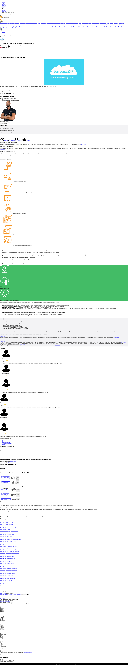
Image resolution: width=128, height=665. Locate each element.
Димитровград (116, 23)
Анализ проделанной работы (7, 443)
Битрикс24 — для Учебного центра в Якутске (8, 541)
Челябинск (104, 26)
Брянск (64, 23)
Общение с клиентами (6, 442)
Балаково (32, 23)
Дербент (108, 23)
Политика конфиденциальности (5, 601)
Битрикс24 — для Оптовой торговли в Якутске (8, 568)
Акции (3, 3)
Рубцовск (104, 25)
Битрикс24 (4, 11)
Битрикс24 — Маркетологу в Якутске (6, 529)
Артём (18, 23)
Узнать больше (83, 144)
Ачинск (29, 23)
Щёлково (119, 26)
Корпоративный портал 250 (5, 479)
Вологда (98, 23)
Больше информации (72, 664)
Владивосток (74, 23)
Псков (82, 25)
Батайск (42, 23)
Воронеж (101, 23)
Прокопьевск (78, 25)
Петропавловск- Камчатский (67, 25)
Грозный (104, 23)
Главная (3, 10)
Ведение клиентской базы (6, 440)
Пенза (49, 25)
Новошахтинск (3, 25)
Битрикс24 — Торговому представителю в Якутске (9, 531)
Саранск (124, 25)
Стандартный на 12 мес (5, 494)
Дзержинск (111, 23)
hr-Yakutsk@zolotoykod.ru (28, 652)
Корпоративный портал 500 (5, 481)
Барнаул (39, 23)
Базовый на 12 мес (4, 490)
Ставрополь (37, 26)
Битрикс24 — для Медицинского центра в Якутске (9, 549)
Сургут (51, 26)
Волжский (95, 23)
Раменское (92, 25)
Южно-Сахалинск (9, 27)
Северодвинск (10, 26)
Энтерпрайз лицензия (4, 482)
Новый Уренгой (8, 25)
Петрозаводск (60, 25)
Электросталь (123, 26)
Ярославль (17, 27)
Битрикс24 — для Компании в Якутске (7, 534)
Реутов (95, 25)
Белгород (45, 23)
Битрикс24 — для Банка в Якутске (6, 561)
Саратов (1, 26)
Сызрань (53, 26)
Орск (47, 25)
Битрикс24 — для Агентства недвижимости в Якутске (9, 553)
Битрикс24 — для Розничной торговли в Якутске (8, 570)
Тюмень (74, 26)
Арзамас (12, 23)
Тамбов (64, 26)
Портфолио (4, 5)
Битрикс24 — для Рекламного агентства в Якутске (9, 571)
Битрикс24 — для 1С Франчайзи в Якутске (7, 554)
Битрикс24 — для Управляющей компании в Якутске (9, 544)
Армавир (15, 23)
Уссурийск (85, 26)
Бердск (48, 23)
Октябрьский (31, 25)
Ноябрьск (19, 25)
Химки (97, 26)
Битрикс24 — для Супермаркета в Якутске (7, 573)
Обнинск (23, 25)
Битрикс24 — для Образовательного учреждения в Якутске (10, 539)
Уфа (87, 26)
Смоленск (31, 26)
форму (9, 462)
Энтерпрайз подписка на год (5, 483)
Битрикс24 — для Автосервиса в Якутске (7, 558)
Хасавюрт (94, 26)
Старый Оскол (42, 26)
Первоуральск (52, 25)
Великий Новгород (69, 23)
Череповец (108, 26)
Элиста (1, 27)
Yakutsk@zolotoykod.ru (4, 598)
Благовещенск (57, 23)
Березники (51, 23)
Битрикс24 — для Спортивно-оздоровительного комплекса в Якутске (12, 576)
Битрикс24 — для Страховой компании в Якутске (8, 546)
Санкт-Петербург (120, 25)
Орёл (36, 25)
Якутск (13, 27)
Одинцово (26, 25)
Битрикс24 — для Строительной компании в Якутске (9, 548)
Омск (34, 25)
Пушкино (84, 25)
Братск (61, 23)
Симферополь (27, 26)
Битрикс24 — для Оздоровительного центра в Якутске (9, 551)
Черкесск (111, 26)
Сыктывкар (57, 26)
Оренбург (39, 25)
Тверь (67, 26)
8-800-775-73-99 (13, 461)
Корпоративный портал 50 (5, 477)
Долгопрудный (121, 23)
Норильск (16, 25)
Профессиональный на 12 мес (6, 498)
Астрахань (26, 23)
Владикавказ (79, 23)
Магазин (3, 2)
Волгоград (87, 23)
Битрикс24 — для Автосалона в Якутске (7, 556)
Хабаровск (90, 26)
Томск (72, 26)
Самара (115, 25)
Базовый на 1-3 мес (4, 489)
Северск (14, 26)
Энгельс (4, 27)
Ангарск (9, 23)
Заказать (17, 476)
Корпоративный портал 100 (5, 478)
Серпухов (23, 26)
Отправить (30, 663)
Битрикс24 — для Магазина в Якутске (7, 566)
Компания (4, 6)
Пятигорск (88, 25)
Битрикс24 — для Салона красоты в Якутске (8, 583)
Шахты (116, 26)
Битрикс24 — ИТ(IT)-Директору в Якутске (7, 522)
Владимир (83, 23)
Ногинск (12, 25)
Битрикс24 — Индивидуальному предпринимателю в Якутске (11, 532)
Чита (114, 26)
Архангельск (22, 23)
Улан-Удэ (77, 26)
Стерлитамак (47, 26)
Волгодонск (91, 23)
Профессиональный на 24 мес (6, 499)
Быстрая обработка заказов (7, 441)
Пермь (56, 25)
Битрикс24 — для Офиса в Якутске (6, 536)
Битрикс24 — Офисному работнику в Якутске (8, 524)
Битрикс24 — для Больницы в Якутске (7, 563)
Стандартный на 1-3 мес (5, 493)
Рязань (110, 25)
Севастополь (5, 26)
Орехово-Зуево (43, 25)
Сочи (34, 26)
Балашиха (35, 23)
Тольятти (69, 26)
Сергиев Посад (18, 26)
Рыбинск (107, 25)
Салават (113, 25)
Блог (3, 7)
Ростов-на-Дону (99, 25)
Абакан (1, 23)
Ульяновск (81, 26)
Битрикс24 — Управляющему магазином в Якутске (9, 527)
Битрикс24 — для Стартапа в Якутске (6, 575)
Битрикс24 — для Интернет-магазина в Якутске (8, 537)
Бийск (54, 23)
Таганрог (61, 26)
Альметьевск (5, 23)
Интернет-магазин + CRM (5, 476)
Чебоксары (100, 26)
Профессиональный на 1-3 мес (6, 496)
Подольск (74, 25)
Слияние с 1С (4, 444)
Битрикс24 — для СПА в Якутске (6, 580)
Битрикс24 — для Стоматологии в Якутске (7, 578)
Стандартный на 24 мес (5, 495)
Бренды (3, 4)
